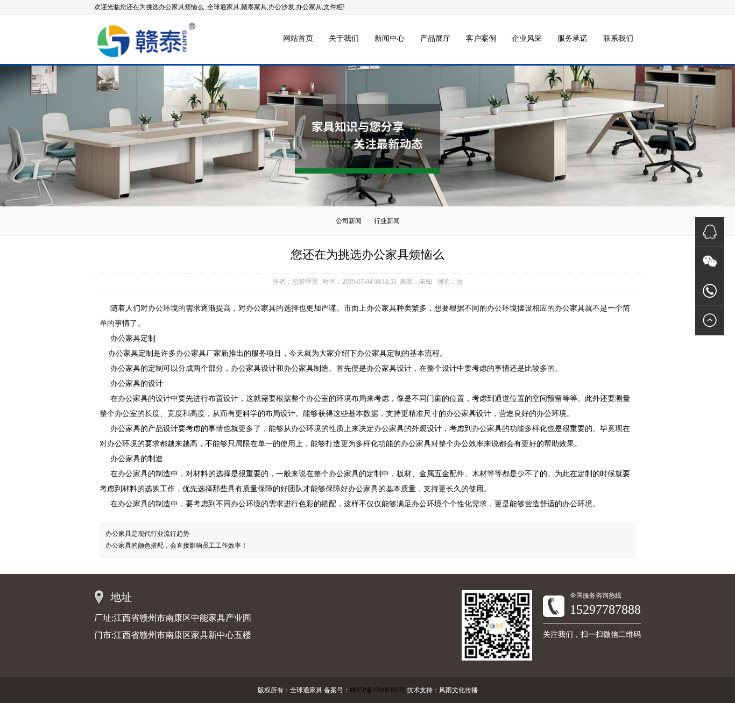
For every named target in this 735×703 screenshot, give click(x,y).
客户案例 (481, 38)
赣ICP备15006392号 (377, 690)
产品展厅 (435, 38)
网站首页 (298, 38)
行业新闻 (387, 221)
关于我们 (344, 38)
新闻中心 (389, 38)
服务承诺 (572, 38)
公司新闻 (349, 221)
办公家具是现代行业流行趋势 (147, 533)
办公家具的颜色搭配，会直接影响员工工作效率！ (176, 545)
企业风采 (527, 38)
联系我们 (618, 38)
